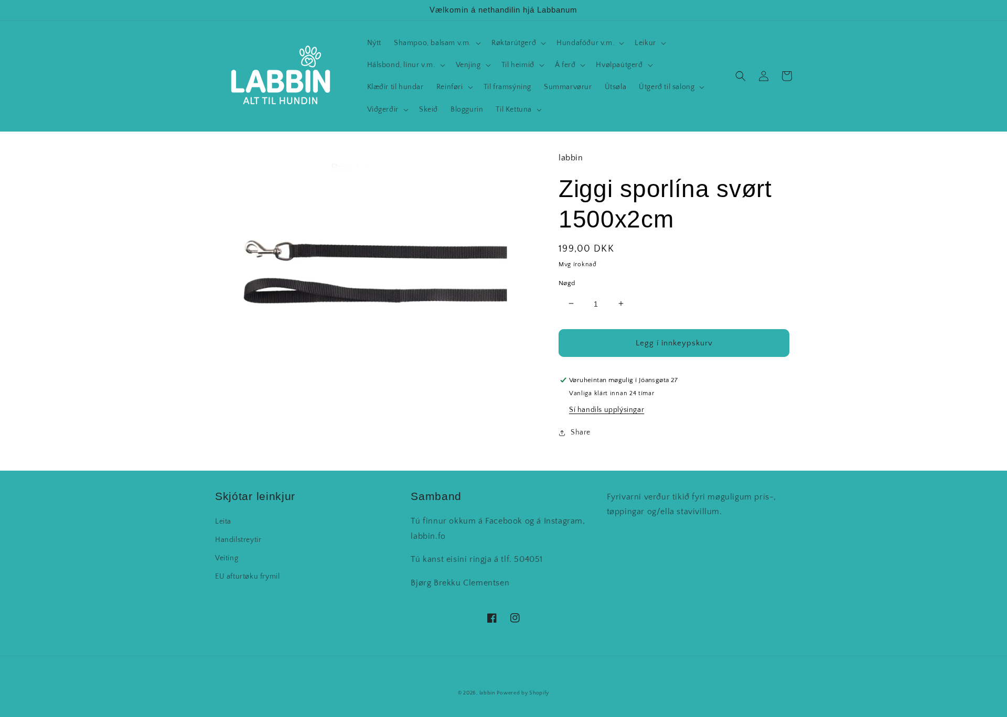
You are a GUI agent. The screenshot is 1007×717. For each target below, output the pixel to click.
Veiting (226, 558)
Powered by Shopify (523, 693)
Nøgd (567, 282)
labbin (487, 693)
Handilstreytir (238, 540)
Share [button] (581, 432)
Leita (223, 521)
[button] (436, 43)
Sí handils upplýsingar (606, 410)
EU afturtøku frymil (247, 576)
